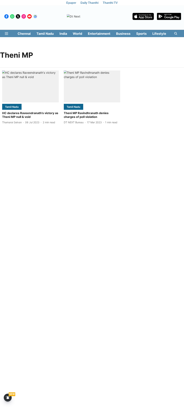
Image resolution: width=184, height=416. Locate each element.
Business (123, 34)
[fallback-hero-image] (30, 86)
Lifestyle (159, 34)
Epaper (71, 2)
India (63, 34)
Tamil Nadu (45, 34)
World (77, 34)
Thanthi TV (110, 2)
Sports (141, 34)
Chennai (24, 34)
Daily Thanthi (89, 2)
